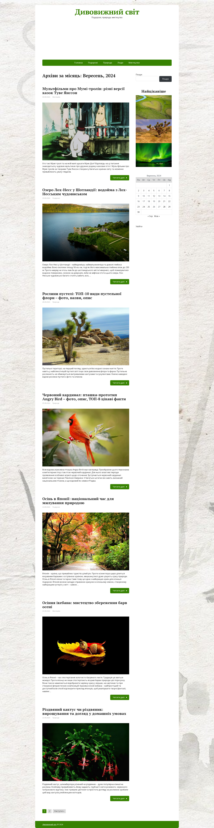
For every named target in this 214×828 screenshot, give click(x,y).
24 (144, 206)
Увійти (139, 226)
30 (138, 212)
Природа (107, 62)
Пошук (139, 74)
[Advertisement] (107, 41)
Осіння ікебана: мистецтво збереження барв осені (84, 604)
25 (149, 206)
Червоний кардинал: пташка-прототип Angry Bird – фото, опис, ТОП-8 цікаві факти (84, 396)
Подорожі (93, 62)
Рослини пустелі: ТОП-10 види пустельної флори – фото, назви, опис (81, 295)
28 (164, 206)
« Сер (150, 216)
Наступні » (59, 811)
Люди (120, 62)
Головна (78, 62)
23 (138, 206)
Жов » (157, 216)
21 (164, 201)
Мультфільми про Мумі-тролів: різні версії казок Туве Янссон (83, 90)
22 (169, 201)
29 (169, 206)
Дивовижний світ (107, 12)
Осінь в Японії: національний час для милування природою (78, 500)
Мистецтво (134, 62)
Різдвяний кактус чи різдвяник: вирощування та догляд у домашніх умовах (84, 711)
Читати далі (118, 177)
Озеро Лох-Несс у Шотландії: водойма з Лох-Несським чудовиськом (84, 191)
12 (154, 196)
